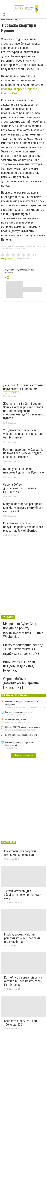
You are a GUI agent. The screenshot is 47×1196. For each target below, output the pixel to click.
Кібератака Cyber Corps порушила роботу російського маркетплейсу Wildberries (23, 526)
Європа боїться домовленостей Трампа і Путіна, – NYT (19, 488)
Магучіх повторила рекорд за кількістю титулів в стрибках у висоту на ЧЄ (23, 507)
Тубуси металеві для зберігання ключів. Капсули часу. (22, 894)
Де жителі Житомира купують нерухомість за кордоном (23, 387)
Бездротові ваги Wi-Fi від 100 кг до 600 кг (21, 1022)
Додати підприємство (23, 755)
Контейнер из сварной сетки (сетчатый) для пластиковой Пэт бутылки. (23, 981)
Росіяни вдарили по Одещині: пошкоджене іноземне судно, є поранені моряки (23, 453)
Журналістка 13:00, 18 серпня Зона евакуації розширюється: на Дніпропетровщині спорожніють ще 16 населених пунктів (23, 411)
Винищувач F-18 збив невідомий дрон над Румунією (23, 470)
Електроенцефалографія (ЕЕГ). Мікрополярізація (20, 853)
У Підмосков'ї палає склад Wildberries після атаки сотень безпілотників (23, 433)
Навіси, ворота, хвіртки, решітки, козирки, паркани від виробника (22, 938)
